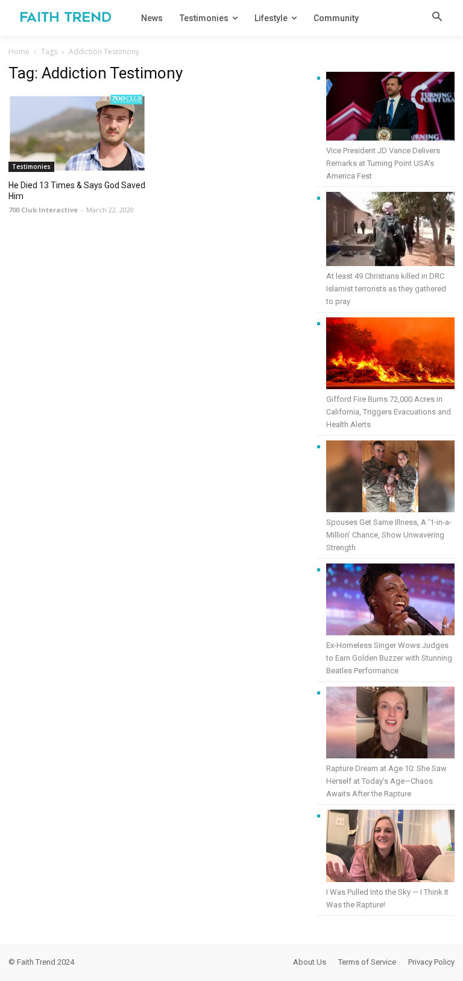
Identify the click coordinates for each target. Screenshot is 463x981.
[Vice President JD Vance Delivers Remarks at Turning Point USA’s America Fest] (390, 108)
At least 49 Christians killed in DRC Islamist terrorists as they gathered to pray (386, 288)
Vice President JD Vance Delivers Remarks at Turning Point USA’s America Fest (383, 163)
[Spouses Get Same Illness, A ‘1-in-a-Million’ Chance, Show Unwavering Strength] (390, 478)
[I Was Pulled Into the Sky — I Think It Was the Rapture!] (390, 848)
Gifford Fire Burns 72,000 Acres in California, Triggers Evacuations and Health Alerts (388, 412)
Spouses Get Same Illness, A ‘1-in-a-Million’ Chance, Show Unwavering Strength (389, 535)
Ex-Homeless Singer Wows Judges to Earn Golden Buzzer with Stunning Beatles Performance (389, 658)
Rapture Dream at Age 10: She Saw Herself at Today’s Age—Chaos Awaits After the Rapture (386, 781)
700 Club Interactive (43, 209)
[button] (437, 17)
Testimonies (31, 166)
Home (19, 51)
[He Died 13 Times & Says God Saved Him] (77, 133)
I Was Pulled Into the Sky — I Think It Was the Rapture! (387, 898)
